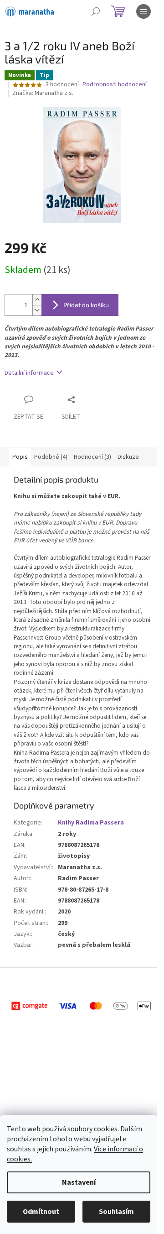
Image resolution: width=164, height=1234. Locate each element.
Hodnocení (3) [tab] (92, 457)
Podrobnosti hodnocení (114, 84)
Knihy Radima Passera (91, 822)
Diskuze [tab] (128, 457)
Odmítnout (41, 1212)
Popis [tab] (20, 457)
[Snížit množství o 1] (36, 310)
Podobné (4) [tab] (50, 457)
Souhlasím (116, 1212)
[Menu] (143, 11)
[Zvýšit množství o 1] (36, 299)
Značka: (42, 93)
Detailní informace (29, 373)
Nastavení (79, 1182)
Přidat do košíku (86, 305)
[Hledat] (96, 11)
